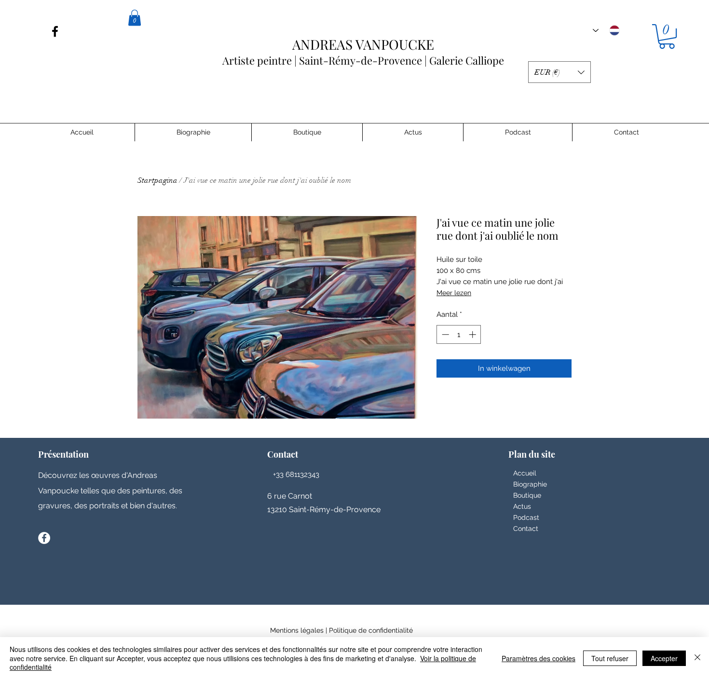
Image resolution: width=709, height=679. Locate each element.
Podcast (526, 517)
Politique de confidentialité (371, 630)
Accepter (664, 658)
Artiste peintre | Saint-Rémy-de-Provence (328, 53)
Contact (525, 528)
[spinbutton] (459, 334)
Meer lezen (453, 293)
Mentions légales (297, 630)
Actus (522, 506)
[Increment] (473, 334)
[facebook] (55, 31)
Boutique (527, 495)
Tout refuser (609, 658)
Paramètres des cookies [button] (538, 658)
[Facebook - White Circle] (44, 538)
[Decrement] (444, 334)
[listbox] (559, 72)
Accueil (524, 473)
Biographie (530, 484)
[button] (667, 36)
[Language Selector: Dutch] (606, 30)
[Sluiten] (697, 658)
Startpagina (157, 180)
